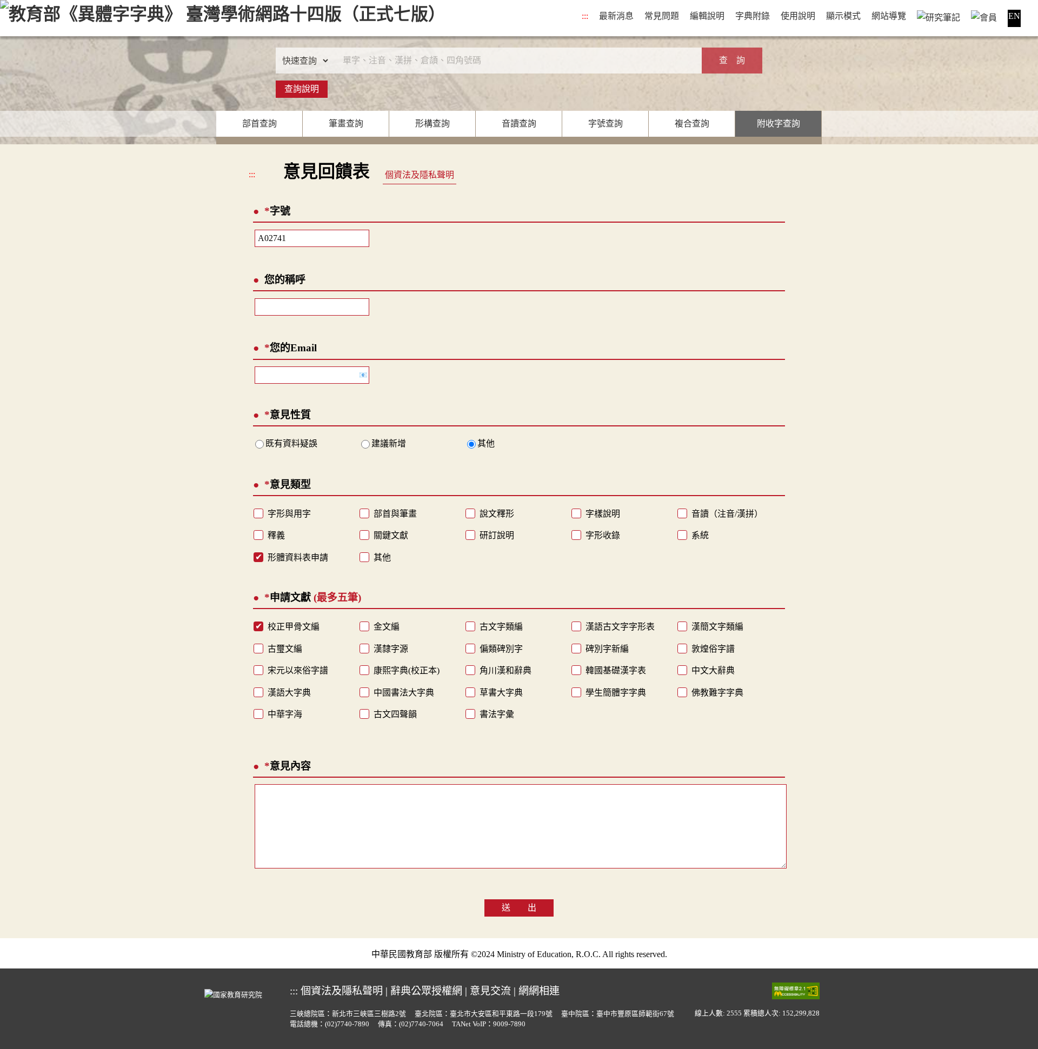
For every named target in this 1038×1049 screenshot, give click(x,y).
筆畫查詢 (346, 123)
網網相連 (539, 991)
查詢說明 (301, 88)
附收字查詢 (778, 123)
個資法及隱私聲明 (419, 174)
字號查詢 (605, 123)
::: (585, 16)
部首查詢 (259, 123)
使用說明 (798, 16)
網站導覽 (888, 16)
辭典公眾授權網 (426, 991)
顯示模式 (843, 16)
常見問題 (661, 16)
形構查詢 (432, 123)
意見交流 (490, 991)
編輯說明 (707, 16)
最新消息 (616, 16)
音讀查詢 (519, 123)
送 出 (519, 907)
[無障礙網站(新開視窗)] (796, 990)
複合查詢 (692, 123)
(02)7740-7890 (347, 1024)
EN (1014, 16)
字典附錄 (752, 16)
